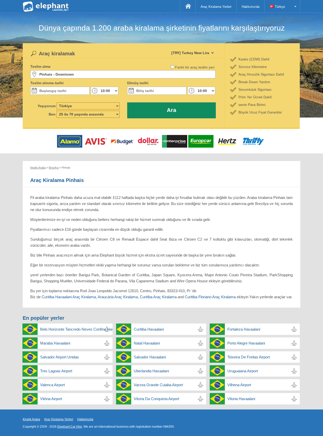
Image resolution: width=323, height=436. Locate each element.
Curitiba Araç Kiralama (158, 297)
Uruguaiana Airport (242, 371)
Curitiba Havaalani (149, 329)
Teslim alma (40, 66)
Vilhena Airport (239, 385)
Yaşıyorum (47, 106)
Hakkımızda (250, 7)
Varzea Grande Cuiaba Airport (158, 385)
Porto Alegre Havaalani (246, 343)
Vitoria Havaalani (241, 399)
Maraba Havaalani (55, 343)
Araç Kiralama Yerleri (216, 7)
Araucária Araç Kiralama (118, 297)
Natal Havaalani (147, 343)
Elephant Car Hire (69, 426)
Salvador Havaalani (150, 357)
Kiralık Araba (31, 419)
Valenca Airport (52, 385)
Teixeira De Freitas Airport (248, 357)
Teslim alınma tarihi (47, 83)
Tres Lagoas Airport (56, 371)
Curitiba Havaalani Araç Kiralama (69, 297)
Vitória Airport (51, 399)
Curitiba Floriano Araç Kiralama (210, 297)
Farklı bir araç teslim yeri (194, 67)
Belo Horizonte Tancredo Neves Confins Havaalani (76, 329)
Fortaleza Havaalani (243, 329)
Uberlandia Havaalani (151, 371)
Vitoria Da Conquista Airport (156, 399)
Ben (52, 114)
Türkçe (279, 7)
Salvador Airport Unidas (59, 357)
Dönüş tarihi (137, 83)
